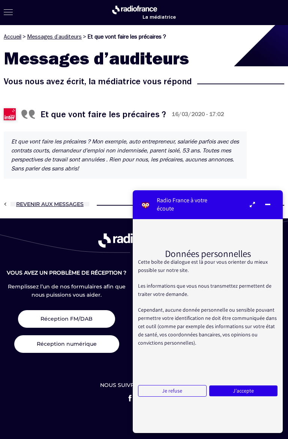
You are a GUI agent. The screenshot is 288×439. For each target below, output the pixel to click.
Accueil (12, 37)
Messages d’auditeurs (54, 37)
